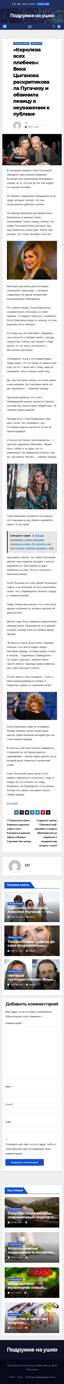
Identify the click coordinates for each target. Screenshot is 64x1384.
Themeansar (32, 1369)
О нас (20, 1377)
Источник (12, 803)
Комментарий (14, 1023)
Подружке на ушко (32, 15)
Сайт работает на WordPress (21, 1365)
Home (12, 1377)
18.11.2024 (16, 1293)
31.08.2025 (17, 1222)
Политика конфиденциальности (40, 1377)
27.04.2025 (17, 1258)
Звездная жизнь (21, 43)
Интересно (36, 43)
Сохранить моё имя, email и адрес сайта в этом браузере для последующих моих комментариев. (30, 1149)
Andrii (32, 917)
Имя (9, 1086)
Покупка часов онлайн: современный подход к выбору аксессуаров (30, 1217)
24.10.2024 (17, 1328)
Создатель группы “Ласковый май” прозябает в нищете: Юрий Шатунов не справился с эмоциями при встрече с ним (46, 833)
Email (9, 1104)
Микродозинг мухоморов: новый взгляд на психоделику (30, 1287)
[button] (54, 26)
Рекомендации (15, 1209)
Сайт (8, 1122)
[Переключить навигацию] (29, 26)
